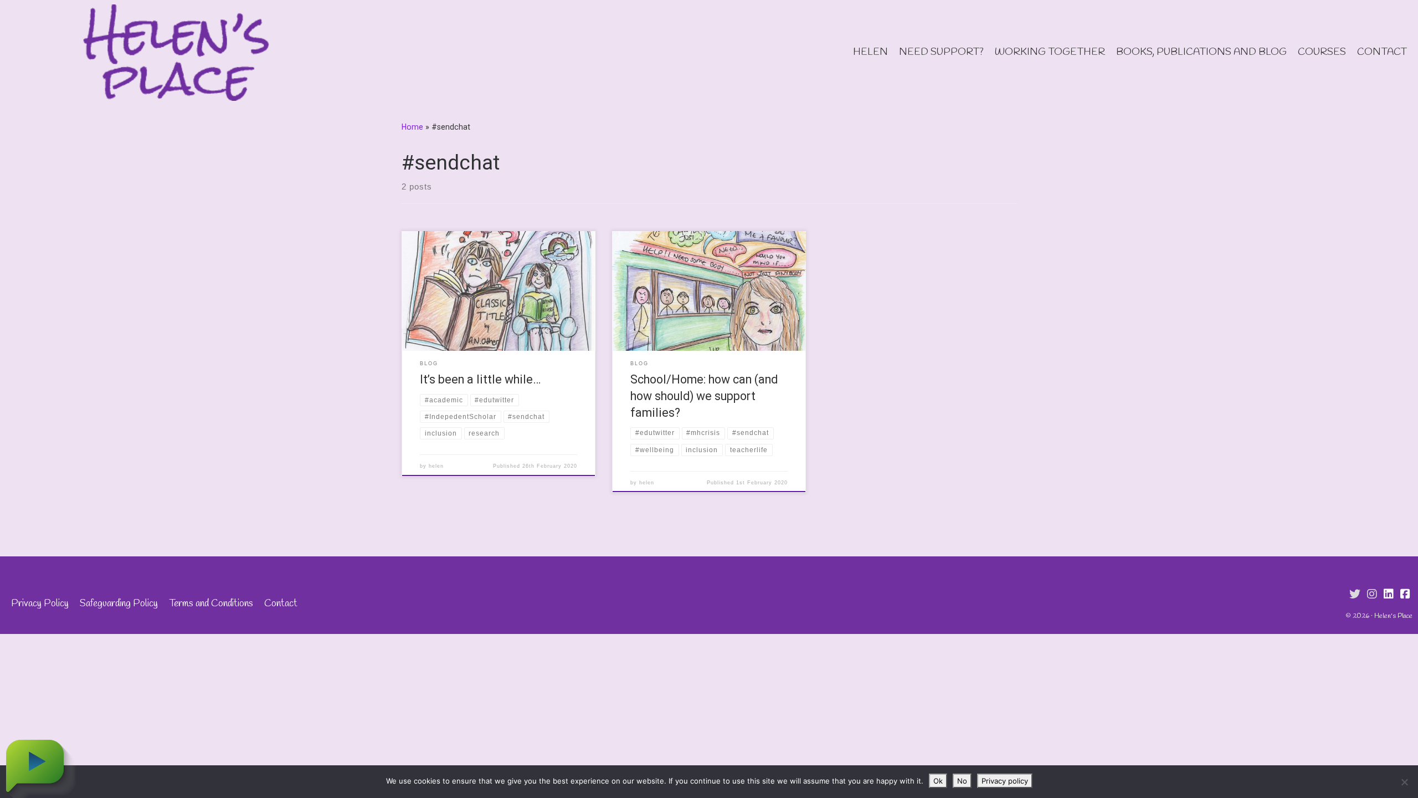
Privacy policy (1005, 780)
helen (436, 466)
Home (412, 126)
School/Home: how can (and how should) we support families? (704, 396)
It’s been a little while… (480, 379)
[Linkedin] (1389, 594)
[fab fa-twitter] (1354, 594)
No (962, 780)
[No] (1404, 781)
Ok (938, 780)
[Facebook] (1405, 594)
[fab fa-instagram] (1372, 594)
